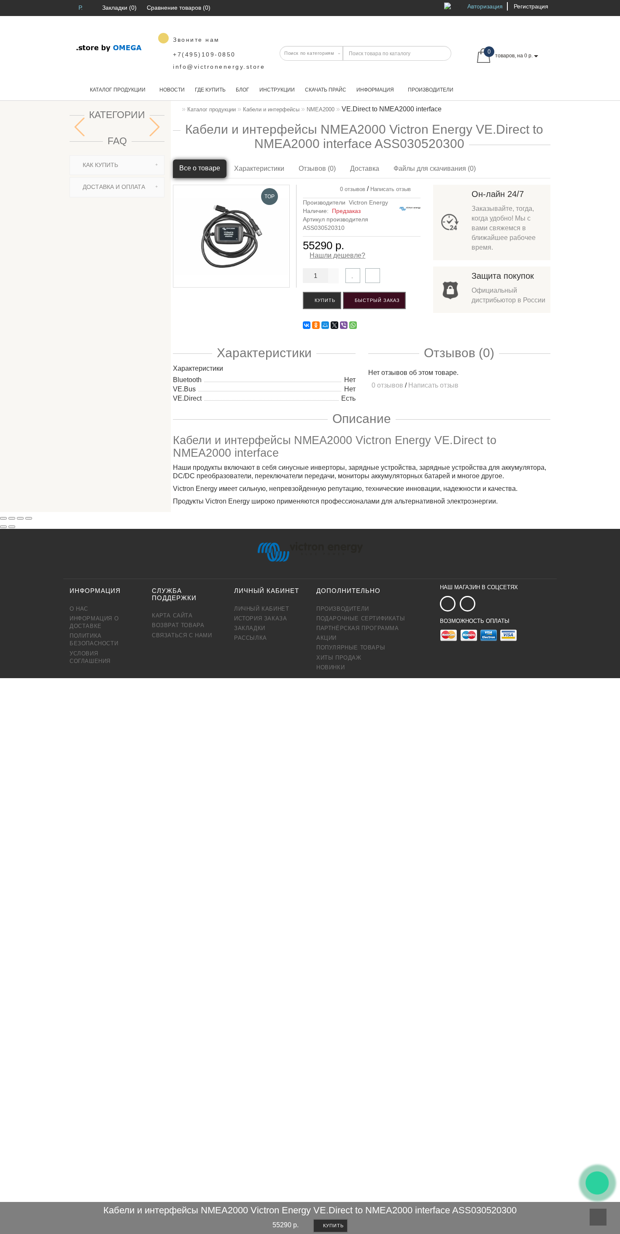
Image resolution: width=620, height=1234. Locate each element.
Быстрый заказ (376, 300)
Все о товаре (199, 168)
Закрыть (145, 1106)
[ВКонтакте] (306, 325)
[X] (334, 325)
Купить (324, 300)
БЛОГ (242, 90)
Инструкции (277, 90)
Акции (326, 638)
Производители (430, 90)
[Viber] (344, 325)
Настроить (186, 920)
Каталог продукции (118, 90)
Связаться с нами (182, 635)
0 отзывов (351, 189)
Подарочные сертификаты (360, 618)
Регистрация (531, 6)
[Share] (11, 518)
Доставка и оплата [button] (113, 186)
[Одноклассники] (316, 325)
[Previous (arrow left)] (3, 526)
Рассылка (250, 638)
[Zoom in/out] (28, 518)
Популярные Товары (350, 647)
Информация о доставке (94, 622)
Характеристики (259, 168)
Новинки (330, 667)
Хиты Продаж (338, 658)
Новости (172, 90)
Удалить (224, 1206)
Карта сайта (172, 615)
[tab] (117, 165)
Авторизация (485, 6)
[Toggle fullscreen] (20, 518)
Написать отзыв (390, 189)
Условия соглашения (90, 657)
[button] (154, 127)
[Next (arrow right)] (11, 526)
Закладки (249, 628)
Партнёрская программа (357, 628)
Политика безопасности (94, 640)
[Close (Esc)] (3, 518)
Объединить (185, 1106)
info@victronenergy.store (219, 66)
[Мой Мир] (325, 325)
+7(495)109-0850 (204, 54)
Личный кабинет (261, 609)
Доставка (364, 168)
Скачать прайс (325, 90)
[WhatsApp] (353, 325)
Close (233, 1012)
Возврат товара (178, 625)
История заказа (260, 618)
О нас (79, 609)
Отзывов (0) (317, 168)
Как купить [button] (99, 165)
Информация (375, 90)
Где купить (210, 90)
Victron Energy (368, 202)
